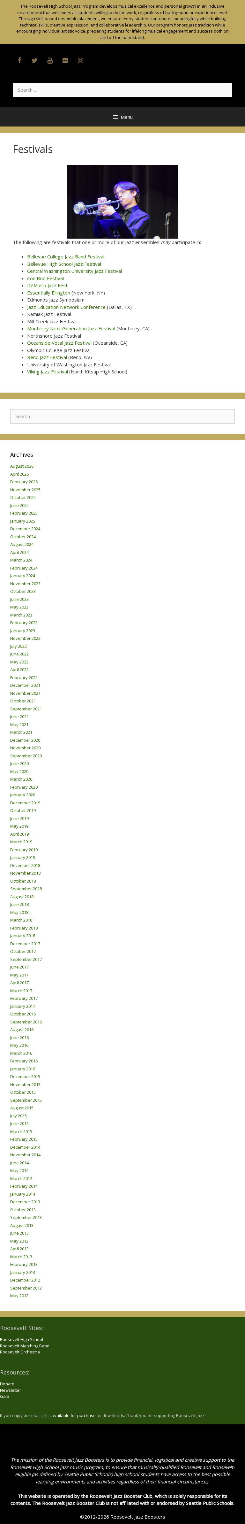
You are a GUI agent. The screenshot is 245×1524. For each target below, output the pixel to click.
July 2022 (18, 646)
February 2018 (24, 928)
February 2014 (24, 1186)
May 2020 (19, 771)
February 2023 (24, 622)
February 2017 (24, 998)
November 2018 (25, 873)
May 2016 (19, 1045)
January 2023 (22, 630)
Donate (7, 1384)
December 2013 (25, 1202)
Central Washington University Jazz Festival (74, 271)
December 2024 (25, 529)
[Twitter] (34, 60)
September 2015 (26, 1100)
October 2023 (23, 591)
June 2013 (19, 1233)
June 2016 (19, 1037)
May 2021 (19, 724)
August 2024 (21, 544)
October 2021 (23, 701)
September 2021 (26, 709)
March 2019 (21, 842)
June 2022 (19, 654)
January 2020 (22, 795)
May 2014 (19, 1170)
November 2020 (25, 748)
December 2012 (25, 1280)
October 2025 (23, 497)
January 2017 (22, 1006)
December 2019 (25, 803)
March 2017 (21, 990)
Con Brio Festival (45, 278)
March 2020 (21, 779)
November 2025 (25, 490)
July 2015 (18, 1116)
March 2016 (21, 1053)
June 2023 (19, 599)
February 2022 (24, 677)
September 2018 (26, 889)
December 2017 (25, 943)
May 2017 (19, 975)
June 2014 (19, 1163)
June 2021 (19, 716)
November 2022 (25, 638)
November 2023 (25, 583)
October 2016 (23, 1014)
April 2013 (19, 1249)
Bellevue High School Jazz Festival (64, 264)
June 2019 (19, 818)
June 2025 (19, 505)
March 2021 (21, 732)
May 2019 (19, 826)
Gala (4, 1396)
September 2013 (26, 1217)
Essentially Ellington (48, 292)
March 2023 (21, 615)
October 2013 (23, 1210)
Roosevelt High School (21, 1339)
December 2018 (25, 865)
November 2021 (25, 693)
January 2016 (22, 1069)
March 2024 (21, 560)
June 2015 (19, 1123)
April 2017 (19, 982)
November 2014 (25, 1155)
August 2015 (21, 1108)
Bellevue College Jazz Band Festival (65, 256)
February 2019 (24, 850)
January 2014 (22, 1194)
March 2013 (21, 1257)
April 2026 (19, 474)
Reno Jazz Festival (47, 357)
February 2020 (24, 787)
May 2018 (19, 912)
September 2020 (26, 756)
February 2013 (24, 1264)
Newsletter (10, 1390)
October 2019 (23, 810)
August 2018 (21, 897)
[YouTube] (49, 60)
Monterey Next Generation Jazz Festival (71, 328)
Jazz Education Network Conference (66, 307)
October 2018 (23, 881)
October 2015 (23, 1092)
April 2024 (19, 552)
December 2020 (25, 740)
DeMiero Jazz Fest (47, 285)
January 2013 (22, 1272)
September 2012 (26, 1288)
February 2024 (24, 568)
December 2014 (25, 1147)
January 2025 (22, 521)
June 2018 (19, 904)
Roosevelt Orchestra (20, 1352)
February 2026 (24, 482)
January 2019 (22, 857)
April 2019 (19, 834)
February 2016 (24, 1061)
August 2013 (21, 1225)
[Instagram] (80, 60)
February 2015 (24, 1139)
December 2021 (25, 685)
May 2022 (19, 662)
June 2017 (19, 967)
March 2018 (21, 920)
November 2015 (25, 1084)
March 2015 (21, 1131)
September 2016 (26, 1022)
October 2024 (23, 537)
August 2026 (21, 466)
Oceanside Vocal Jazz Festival (59, 343)
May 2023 (19, 607)
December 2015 (25, 1076)
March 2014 (21, 1178)
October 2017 (23, 951)
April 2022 (19, 669)
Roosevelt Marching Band (24, 1346)
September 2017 (26, 959)
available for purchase (74, 1415)
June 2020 (19, 763)
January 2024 (22, 575)
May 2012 (19, 1295)
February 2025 (24, 513)
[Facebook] (19, 60)
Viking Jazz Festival (47, 371)
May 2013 (19, 1241)
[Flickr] (65, 60)
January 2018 (22, 935)
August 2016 (21, 1029)
